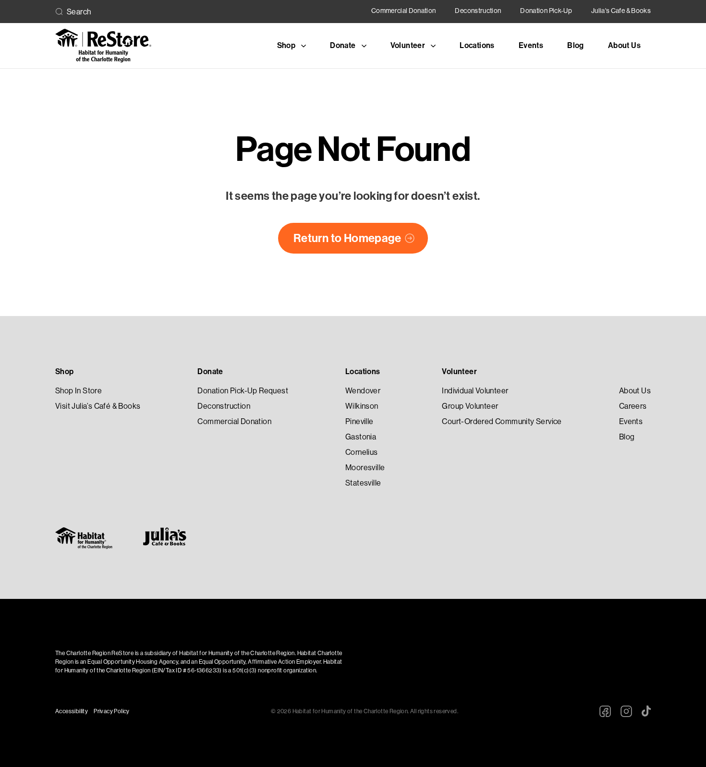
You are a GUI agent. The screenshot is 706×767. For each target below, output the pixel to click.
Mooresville (365, 467)
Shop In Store (78, 390)
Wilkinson (361, 406)
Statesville (363, 482)
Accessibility (71, 711)
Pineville (359, 421)
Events (531, 45)
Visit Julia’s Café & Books (97, 406)
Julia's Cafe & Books (621, 10)
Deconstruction (478, 10)
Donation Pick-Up (546, 10)
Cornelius (361, 452)
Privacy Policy (112, 711)
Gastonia (360, 436)
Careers (633, 406)
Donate (210, 371)
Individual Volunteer (475, 390)
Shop (64, 371)
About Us (624, 45)
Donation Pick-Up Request (242, 390)
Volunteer (459, 371)
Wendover (362, 390)
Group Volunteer (470, 406)
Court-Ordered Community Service (501, 421)
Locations (477, 45)
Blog (575, 45)
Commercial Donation (403, 10)
